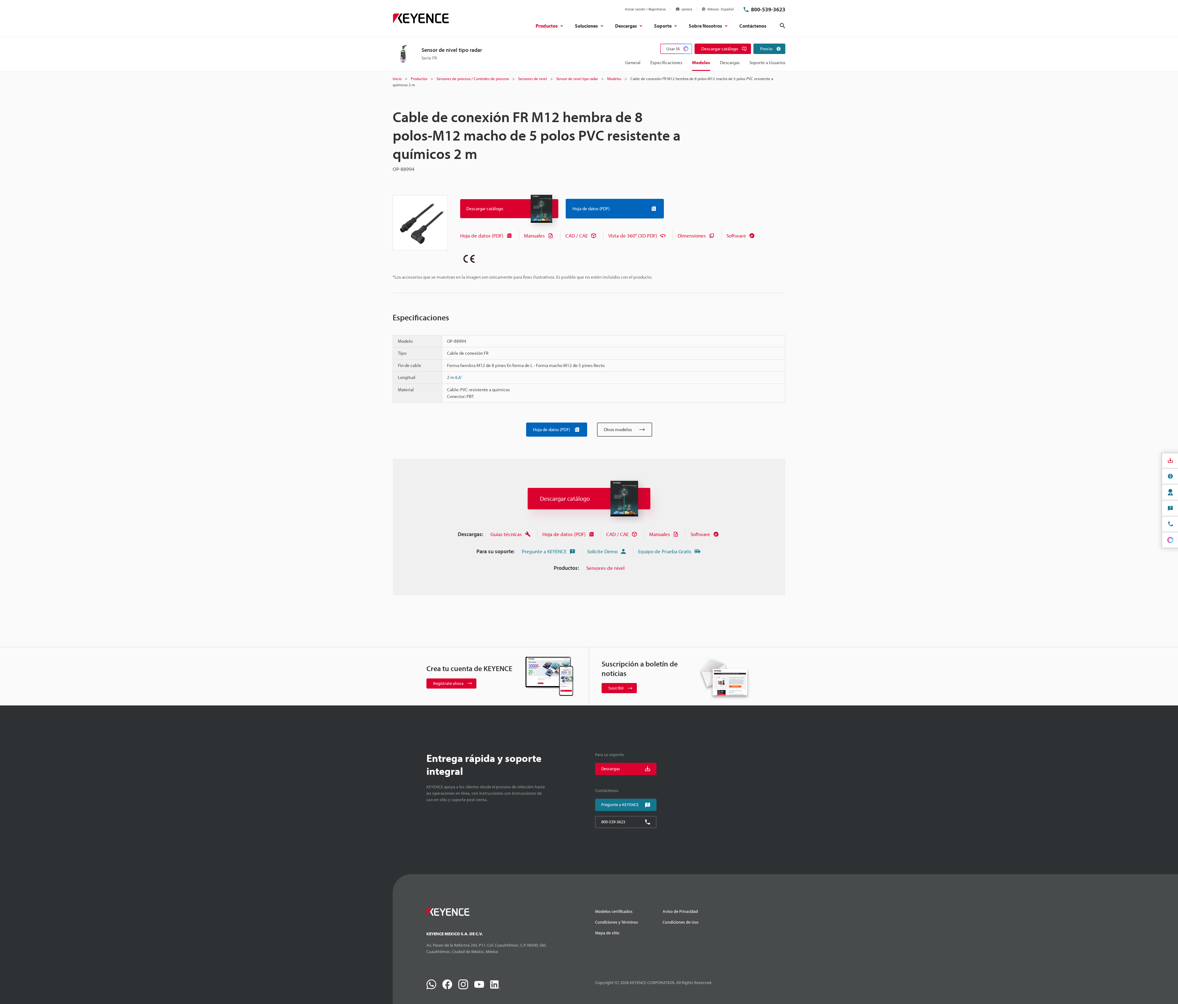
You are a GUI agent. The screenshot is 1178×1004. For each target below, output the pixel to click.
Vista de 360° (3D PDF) (632, 235)
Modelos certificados (614, 911)
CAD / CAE (576, 235)
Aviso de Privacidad (680, 911)
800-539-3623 (768, 9)
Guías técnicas (506, 534)
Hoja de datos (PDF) (481, 235)
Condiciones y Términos (616, 922)
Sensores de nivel (605, 568)
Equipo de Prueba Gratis (664, 551)
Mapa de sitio (607, 933)
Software (736, 235)
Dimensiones (692, 235)
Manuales (534, 235)
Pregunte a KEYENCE (544, 551)
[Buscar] (782, 26)
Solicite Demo (602, 551)
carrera (686, 9)
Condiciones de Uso (681, 922)
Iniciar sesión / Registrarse (645, 9)
